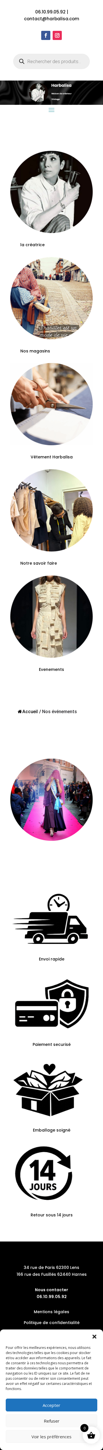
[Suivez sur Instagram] (57, 35)
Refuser (52, 1421)
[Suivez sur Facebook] (45, 35)
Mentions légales (51, 1312)
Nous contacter (51, 1290)
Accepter (51, 1405)
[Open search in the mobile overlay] (51, 61)
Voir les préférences (51, 1436)
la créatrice (32, 245)
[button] (94, 1336)
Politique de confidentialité (52, 1322)
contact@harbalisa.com (51, 19)
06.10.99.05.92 (50, 12)
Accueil (30, 711)
